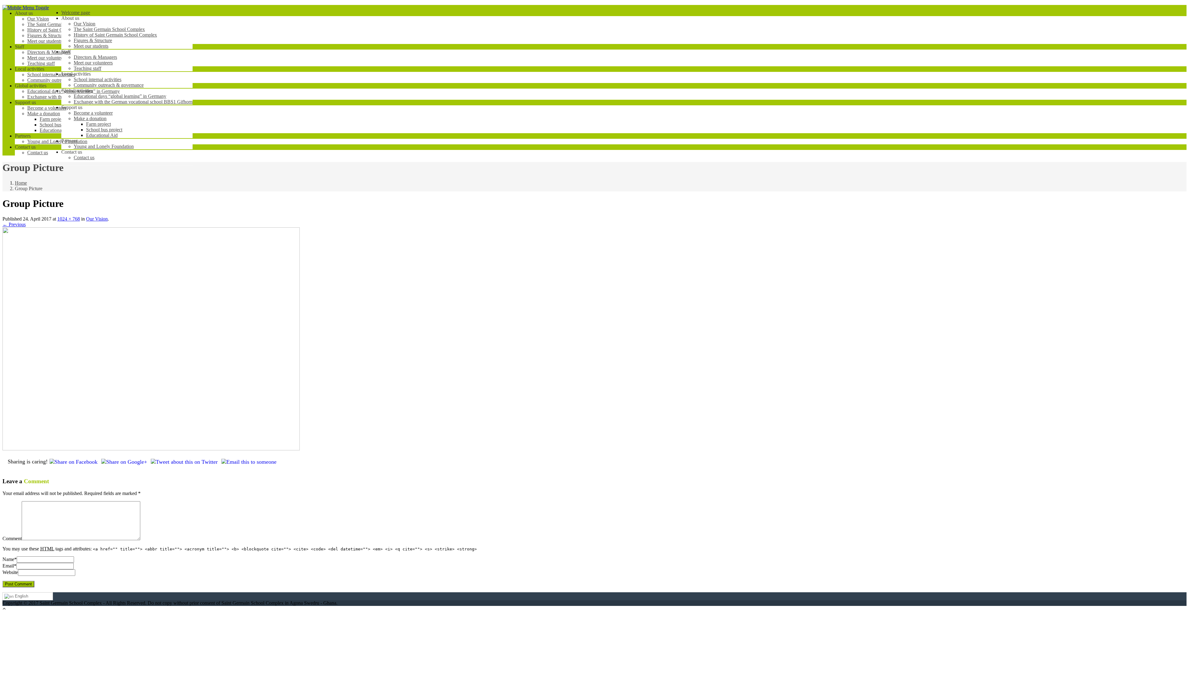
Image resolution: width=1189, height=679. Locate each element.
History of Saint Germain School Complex (115, 34)
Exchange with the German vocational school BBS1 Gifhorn (133, 101)
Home (21, 183)
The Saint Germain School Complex (109, 29)
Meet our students (91, 46)
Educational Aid (102, 135)
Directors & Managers (95, 57)
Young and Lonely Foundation (104, 146)
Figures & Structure (93, 40)
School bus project (104, 129)
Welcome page (75, 12)
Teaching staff (87, 68)
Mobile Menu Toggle (28, 7)
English (21, 596)
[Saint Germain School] (4, 8)
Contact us (84, 157)
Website (10, 572)
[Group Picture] (151, 448)
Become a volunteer (93, 113)
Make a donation (90, 118)
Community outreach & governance (109, 85)
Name (8, 559)
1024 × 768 (68, 218)
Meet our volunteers (93, 62)
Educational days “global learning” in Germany (120, 96)
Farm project (98, 124)
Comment (12, 538)
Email (8, 565)
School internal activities (97, 79)
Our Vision (84, 23)
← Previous (14, 224)
